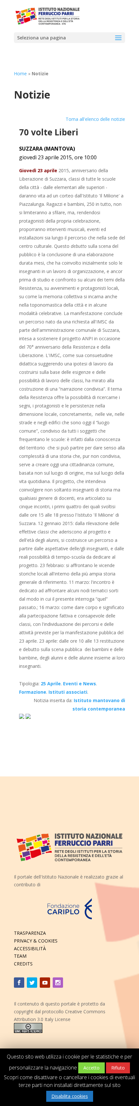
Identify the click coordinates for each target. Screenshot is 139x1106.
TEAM (20, 956)
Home (20, 73)
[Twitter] (32, 982)
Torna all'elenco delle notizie (95, 119)
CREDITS (23, 964)
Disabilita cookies (69, 1096)
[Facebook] (19, 982)
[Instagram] (58, 982)
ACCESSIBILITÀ (30, 948)
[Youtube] (45, 982)
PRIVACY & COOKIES (36, 941)
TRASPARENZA (30, 933)
